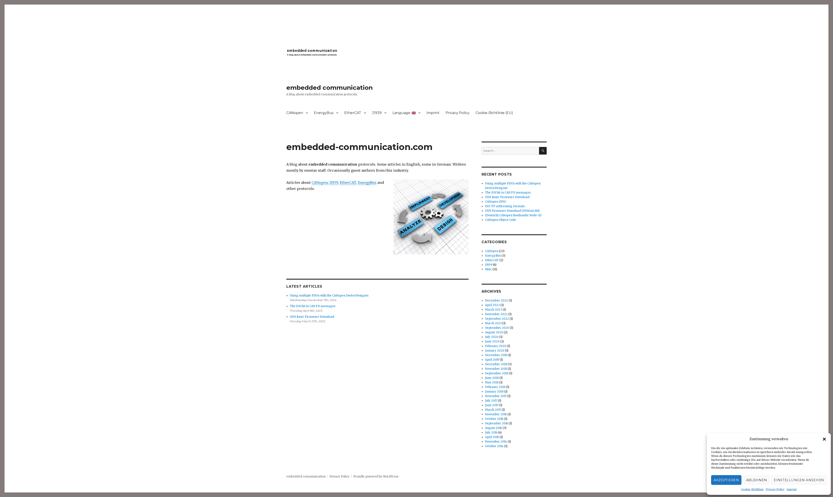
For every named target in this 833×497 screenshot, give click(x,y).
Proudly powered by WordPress (375, 476)
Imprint (792, 489)
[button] (824, 439)
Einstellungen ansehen (799, 480)
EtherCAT (352, 113)
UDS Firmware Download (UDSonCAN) (512, 211)
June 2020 (492, 341)
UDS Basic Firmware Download (312, 317)
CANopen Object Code (500, 220)
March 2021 (493, 323)
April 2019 (492, 360)
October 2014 (494, 446)
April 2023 (492, 305)
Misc (488, 269)
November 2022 (496, 314)
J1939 (377, 113)
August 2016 (493, 428)
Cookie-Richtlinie (752, 489)
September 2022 (497, 319)
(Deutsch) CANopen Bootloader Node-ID (513, 215)
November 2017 (496, 396)
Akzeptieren (726, 480)
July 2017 (491, 400)
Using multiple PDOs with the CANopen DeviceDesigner (329, 295)
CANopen (294, 113)
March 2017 (493, 410)
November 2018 (496, 369)
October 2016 (494, 419)
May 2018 (491, 382)
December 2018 (496, 364)
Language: (402, 113)
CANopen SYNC (495, 202)
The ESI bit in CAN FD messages (312, 306)
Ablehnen (756, 480)
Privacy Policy (775, 489)
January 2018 (494, 391)
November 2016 (496, 414)
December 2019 (496, 355)
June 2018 (492, 378)
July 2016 (491, 432)
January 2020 (494, 350)
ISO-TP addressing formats (505, 206)
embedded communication (329, 87)
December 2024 (496, 300)
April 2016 (492, 437)
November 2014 (496, 441)
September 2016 (496, 423)
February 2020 (495, 346)
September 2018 (496, 373)
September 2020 (497, 328)
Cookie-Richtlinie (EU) (494, 113)
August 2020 (494, 332)
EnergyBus (323, 113)
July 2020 (491, 337)
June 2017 (491, 405)
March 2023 (493, 309)
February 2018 (495, 387)
